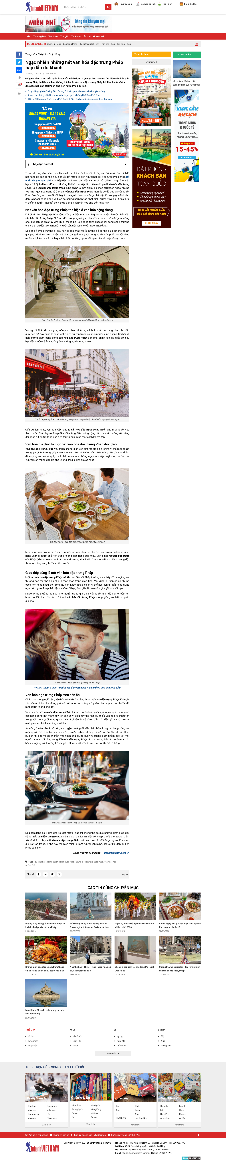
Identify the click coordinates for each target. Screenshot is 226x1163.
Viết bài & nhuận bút (38, 1135)
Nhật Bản (32, 1045)
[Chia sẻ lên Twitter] (19, 62)
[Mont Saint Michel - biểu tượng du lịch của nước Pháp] (46, 993)
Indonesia (51, 1110)
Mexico (182, 1114)
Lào (48, 1114)
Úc (73, 1117)
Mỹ (162, 1036)
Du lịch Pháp (55, 54)
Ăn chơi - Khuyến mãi (94, 36)
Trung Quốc (77, 1109)
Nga (163, 1041)
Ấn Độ (72, 1030)
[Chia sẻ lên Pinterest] (59, 874)
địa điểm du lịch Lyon (89, 44)
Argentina (165, 1118)
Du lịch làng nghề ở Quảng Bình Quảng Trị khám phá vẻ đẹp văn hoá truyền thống (66, 91)
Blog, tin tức (190, 4)
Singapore (52, 1106)
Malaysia (32, 1110)
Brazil (182, 1106)
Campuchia (33, 1114)
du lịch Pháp (40, 862)
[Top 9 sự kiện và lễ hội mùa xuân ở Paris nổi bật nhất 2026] (135, 906)
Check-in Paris (54, 44)
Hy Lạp (120, 1036)
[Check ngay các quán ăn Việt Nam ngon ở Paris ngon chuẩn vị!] (180, 906)
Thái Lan (32, 1106)
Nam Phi (77, 1041)
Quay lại (124, 874)
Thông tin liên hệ (61, 1135)
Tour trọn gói (126, 4)
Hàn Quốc (77, 1036)
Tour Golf (167, 4)
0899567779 (134, 1135)
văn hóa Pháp (108, 44)
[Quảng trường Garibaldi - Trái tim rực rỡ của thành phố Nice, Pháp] (180, 949)
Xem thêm (46, 1125)
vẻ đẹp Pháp (30, 865)
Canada (164, 1106)
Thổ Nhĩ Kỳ (121, 1118)
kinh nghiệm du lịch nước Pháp (60, 862)
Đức (118, 1110)
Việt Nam (53, 36)
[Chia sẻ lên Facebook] (19, 55)
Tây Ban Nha (141, 1118)
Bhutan (161, 1030)
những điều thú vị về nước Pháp (89, 862)
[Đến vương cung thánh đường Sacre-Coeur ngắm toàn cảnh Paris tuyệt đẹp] (90, 906)
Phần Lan (121, 1045)
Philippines (166, 1045)
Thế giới (64, 36)
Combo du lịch (148, 4)
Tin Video (76, 36)
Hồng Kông (96, 1109)
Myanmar (33, 1041)
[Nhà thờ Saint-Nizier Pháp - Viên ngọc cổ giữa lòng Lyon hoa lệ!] (90, 949)
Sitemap (101, 1135)
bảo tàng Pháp (70, 44)
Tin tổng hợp (39, 36)
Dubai (74, 1113)
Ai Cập (182, 1118)
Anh (118, 1106)
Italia (137, 1110)
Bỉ (115, 1030)
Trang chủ (30, 54)
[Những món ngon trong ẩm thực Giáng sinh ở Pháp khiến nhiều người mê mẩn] (46, 949)
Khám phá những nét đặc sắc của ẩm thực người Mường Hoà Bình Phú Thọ (63, 95)
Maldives (32, 1118)
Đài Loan (95, 1113)
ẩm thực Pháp (124, 44)
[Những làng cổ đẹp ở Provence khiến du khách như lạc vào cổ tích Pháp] (46, 906)
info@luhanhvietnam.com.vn (136, 1153)
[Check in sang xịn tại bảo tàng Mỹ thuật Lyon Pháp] (135, 949)
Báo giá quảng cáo (83, 1135)
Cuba (31, 1036)
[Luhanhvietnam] (42, 1146)
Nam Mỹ (121, 1041)
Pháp (75, 1045)
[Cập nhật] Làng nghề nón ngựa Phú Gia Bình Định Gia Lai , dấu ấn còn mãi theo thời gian (70, 99)
